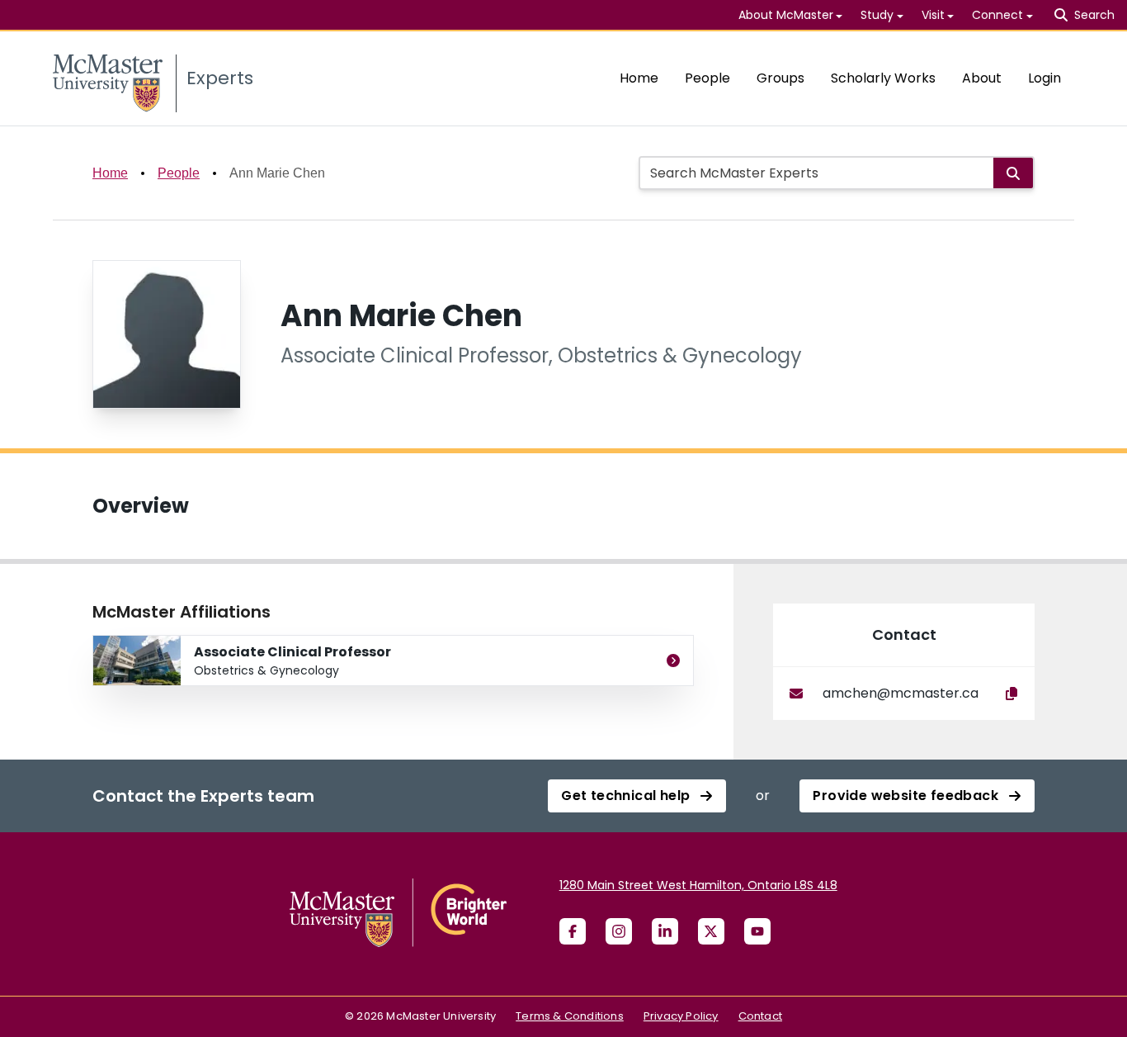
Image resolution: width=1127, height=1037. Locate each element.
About (982, 78)
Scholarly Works (883, 78)
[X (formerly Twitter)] (711, 931)
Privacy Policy (681, 1016)
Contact (760, 1016)
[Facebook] (572, 931)
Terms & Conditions (570, 1016)
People (707, 78)
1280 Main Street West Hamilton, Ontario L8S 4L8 (698, 885)
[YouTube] (757, 931)
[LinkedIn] (665, 931)
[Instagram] (619, 931)
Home (639, 78)
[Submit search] (1013, 173)
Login (1044, 78)
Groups (780, 78)
